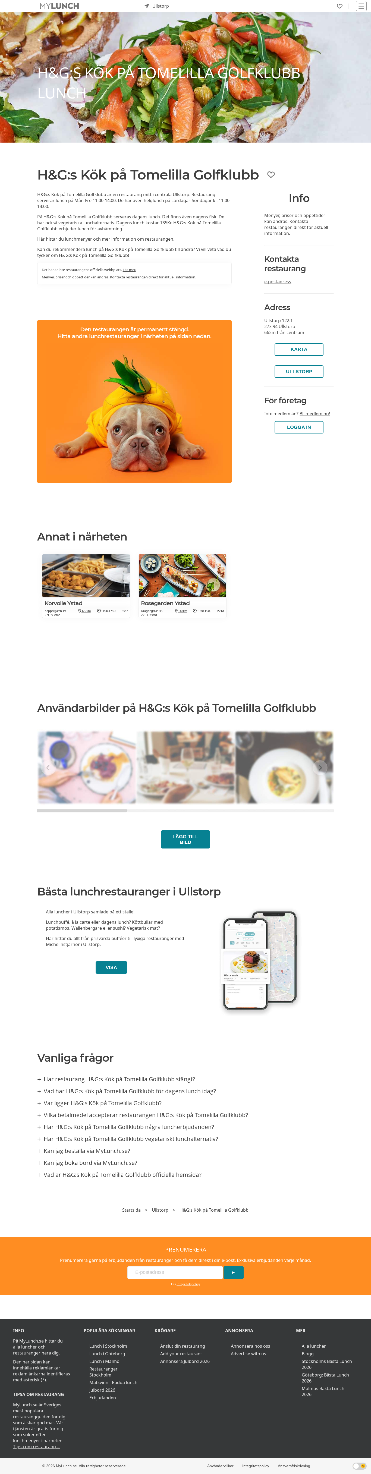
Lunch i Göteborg (107, 1354)
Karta (299, 349)
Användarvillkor (220, 1466)
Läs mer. (129, 269)
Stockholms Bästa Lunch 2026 (327, 1364)
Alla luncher (314, 1346)
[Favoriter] (339, 6)
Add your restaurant (181, 1354)
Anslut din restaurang (182, 1346)
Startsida (131, 1210)
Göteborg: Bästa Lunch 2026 (325, 1378)
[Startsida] (59, 6)
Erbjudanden (102, 1398)
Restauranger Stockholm (103, 1372)
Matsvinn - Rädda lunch (113, 1382)
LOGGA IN (299, 427)
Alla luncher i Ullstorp (68, 912)
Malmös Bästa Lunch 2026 (323, 1391)
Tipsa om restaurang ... (36, 1447)
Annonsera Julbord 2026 (185, 1361)
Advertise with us (248, 1354)
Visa (111, 967)
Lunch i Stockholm (108, 1346)
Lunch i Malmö (104, 1361)
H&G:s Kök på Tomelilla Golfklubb (214, 1210)
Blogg (308, 1354)
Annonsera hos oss (250, 1346)
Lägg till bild (185, 839)
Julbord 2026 (102, 1390)
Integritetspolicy (188, 1284)
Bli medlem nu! (315, 414)
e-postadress (277, 282)
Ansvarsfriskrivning (294, 1466)
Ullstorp (299, 371)
